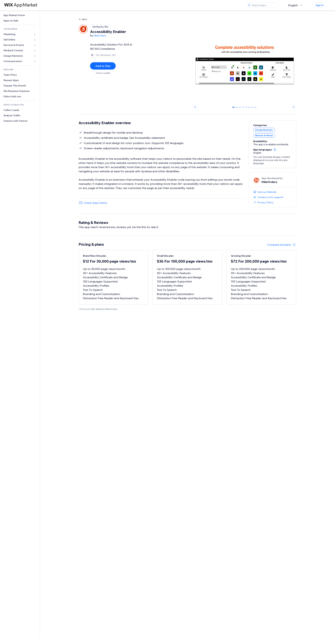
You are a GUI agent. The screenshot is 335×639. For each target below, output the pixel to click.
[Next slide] (293, 106)
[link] (20, 15)
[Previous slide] (195, 106)
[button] (274, 149)
